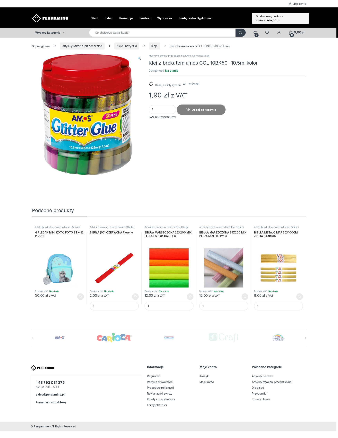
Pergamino (41, 426)
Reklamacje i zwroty (159, 393)
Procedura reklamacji (160, 387)
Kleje (154, 46)
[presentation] (305, 338)
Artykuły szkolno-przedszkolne (82, 46)
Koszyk (204, 376)
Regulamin (153, 376)
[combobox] (162, 33)
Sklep (108, 18)
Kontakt (145, 18)
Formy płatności (157, 405)
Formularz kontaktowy (51, 402)
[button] (139, 58)
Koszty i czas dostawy (161, 399)
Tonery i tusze (261, 399)
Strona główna (41, 46)
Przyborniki (259, 393)
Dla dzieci (258, 387)
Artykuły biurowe (262, 376)
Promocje (126, 18)
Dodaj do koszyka (204, 109)
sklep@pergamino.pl (50, 394)
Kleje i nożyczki (127, 46)
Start (94, 18)
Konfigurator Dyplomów (195, 18)
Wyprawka (164, 18)
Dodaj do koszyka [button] (78, 296)
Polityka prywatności (160, 382)
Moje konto (299, 3)
